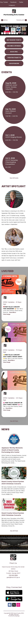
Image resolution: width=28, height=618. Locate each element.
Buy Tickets (4, 2)
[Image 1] (2, 33)
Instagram (12, 5)
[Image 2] (5, 33)
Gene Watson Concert (10, 112)
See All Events (14, 178)
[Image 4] (10, 33)
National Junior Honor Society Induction (11, 87)
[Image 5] (12, 33)
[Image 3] (7, 33)
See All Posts (14, 421)
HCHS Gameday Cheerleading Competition (11, 162)
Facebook (13, 2)
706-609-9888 (13, 575)
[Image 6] (15, 33)
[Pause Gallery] (25, 33)
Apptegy (17, 615)
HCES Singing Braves (13, 137)
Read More (12, 312)
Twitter (21, 2)
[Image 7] (17, 33)
